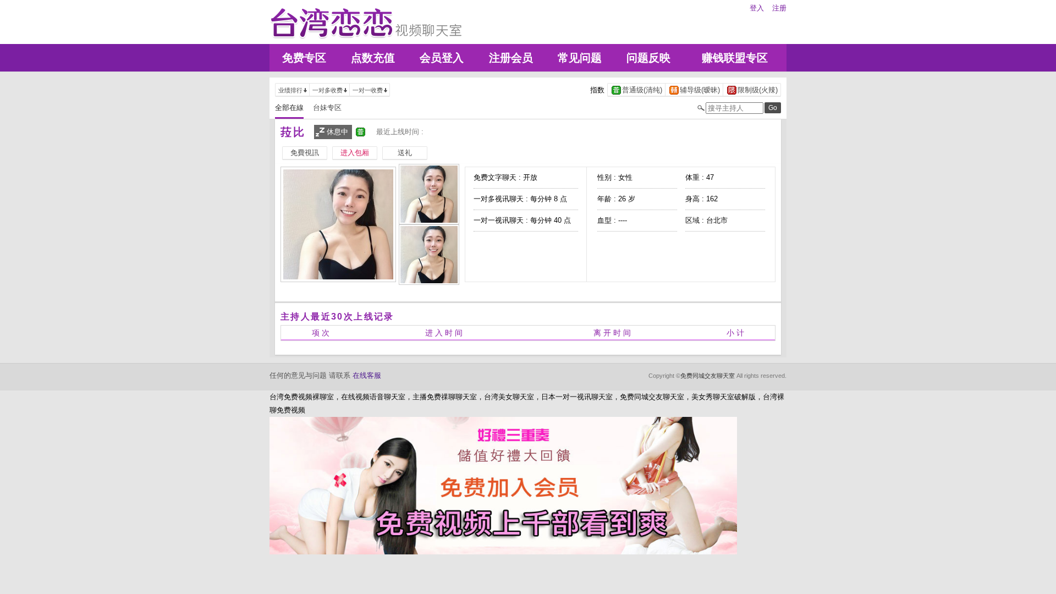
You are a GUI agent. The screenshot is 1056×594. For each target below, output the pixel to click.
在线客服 (367, 375)
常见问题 (580, 58)
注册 (779, 8)
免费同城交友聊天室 (707, 375)
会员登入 (442, 58)
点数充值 (373, 58)
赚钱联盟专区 (735, 58)
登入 (757, 8)
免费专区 (304, 58)
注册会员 (511, 58)
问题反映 (648, 58)
